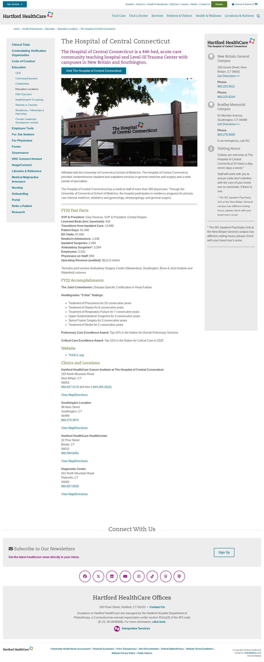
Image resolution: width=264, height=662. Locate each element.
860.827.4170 (70, 386)
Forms (16, 146)
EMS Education (23, 94)
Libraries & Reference (26, 171)
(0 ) (255, 4)
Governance (20, 152)
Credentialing (22, 83)
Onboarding (20, 193)
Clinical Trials (21, 44)
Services (157, 16)
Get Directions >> (228, 76)
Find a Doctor (138, 16)
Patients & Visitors (179, 16)
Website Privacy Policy (123, 653)
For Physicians (22, 140)
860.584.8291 (70, 453)
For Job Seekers (23, 134)
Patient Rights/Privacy (172, 649)
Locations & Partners (239, 16)
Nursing (17, 187)
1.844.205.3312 (101, 386)
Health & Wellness (208, 16)
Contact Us (204, 4)
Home (17, 29)
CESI (18, 73)
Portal (16, 199)
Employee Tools (23, 128)
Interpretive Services (136, 628)
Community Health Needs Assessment (71, 649)
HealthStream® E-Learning (29, 99)
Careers (185, 4)
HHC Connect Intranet (27, 158)
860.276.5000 (226, 134)
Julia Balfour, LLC (252, 653)
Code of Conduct (23, 61)
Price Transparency (127, 649)
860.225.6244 (226, 96)
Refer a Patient (22, 206)
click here (158, 621)
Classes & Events (243, 4)
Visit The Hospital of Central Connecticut (93, 70)
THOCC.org (76, 355)
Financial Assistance (103, 649)
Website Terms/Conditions (199, 649)
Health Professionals (157, 4)
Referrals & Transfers (26, 105)
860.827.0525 (70, 486)
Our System (14, 4)
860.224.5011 (226, 86)
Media (194, 4)
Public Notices (145, 653)
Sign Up (224, 552)
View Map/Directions (74, 394)
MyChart (174, 4)
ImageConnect (22, 165)
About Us (140, 4)
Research (18, 212)
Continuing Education (26, 78)
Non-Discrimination (149, 649)
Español (130, 4)
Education (50, 29)
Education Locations (68, 29)
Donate (219, 4)
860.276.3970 (70, 420)
